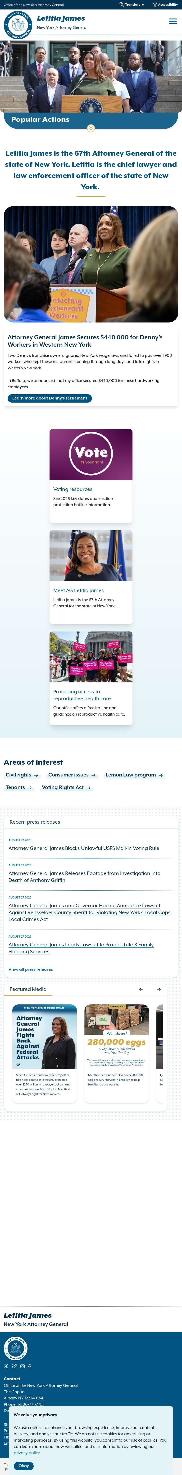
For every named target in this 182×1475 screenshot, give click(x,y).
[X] (6, 1366)
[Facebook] (29, 1366)
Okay (23, 1466)
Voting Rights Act (63, 787)
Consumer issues (68, 775)
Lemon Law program (131, 775)
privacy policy (27, 1452)
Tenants (15, 787)
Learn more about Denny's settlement (49, 398)
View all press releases (31, 969)
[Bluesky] (14, 1366)
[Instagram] (22, 1366)
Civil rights (18, 775)
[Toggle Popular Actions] (91, 128)
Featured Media (28, 989)
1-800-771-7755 (31, 1404)
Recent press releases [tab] (35, 822)
